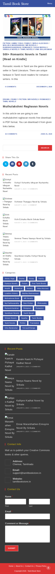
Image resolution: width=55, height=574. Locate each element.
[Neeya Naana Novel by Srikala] (10, 384)
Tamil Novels (27, 49)
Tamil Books (37, 318)
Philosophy (42, 303)
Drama (6, 99)
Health (7, 288)
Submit (11, 548)
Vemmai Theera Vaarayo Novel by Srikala (32, 238)
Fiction (6, 43)
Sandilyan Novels (12, 313)
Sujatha (24, 318)
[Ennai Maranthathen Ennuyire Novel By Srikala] (10, 427)
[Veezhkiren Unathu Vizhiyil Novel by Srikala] (7, 259)
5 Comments (10, 87)
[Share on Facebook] (12, 164)
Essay (31, 279)
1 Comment (32, 205)
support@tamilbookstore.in (27, 473)
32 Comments (11, 134)
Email (8, 511)
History (30, 288)
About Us (19, 566)
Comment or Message (17, 523)
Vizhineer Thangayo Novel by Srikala (30, 202)
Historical (18, 288)
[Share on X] (5, 164)
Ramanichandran (12, 47)
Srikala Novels (11, 49)
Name (9, 496)
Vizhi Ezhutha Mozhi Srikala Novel (29, 219)
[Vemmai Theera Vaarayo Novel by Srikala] (7, 239)
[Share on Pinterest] (19, 164)
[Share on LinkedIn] (26, 164)
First (7, 506)
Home (11, 566)
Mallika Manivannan (13, 45)
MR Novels (31, 45)
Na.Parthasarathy (12, 303)
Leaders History (11, 293)
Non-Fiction (28, 303)
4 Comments (35, 431)
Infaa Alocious (40, 43)
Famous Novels (11, 284)
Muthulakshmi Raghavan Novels (25, 106)
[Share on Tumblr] (33, 164)
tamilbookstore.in (22, 481)
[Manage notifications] (48, 568)
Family (28, 43)
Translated (34, 323)
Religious (27, 308)
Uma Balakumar (43, 49)
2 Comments (35, 388)
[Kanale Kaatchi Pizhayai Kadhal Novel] (10, 362)
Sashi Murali (40, 47)
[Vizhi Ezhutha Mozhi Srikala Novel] (7, 220)
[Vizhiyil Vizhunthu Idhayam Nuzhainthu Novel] (7, 185)
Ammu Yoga (17, 43)
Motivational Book (12, 298)
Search (45, 148)
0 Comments (33, 189)
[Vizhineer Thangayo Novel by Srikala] (7, 203)
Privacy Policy (41, 566)
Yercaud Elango (28, 328)
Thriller (23, 323)
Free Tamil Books (39, 284)
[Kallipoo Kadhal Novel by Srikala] (10, 404)
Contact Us (29, 566)
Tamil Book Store (16, 3)
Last (30, 506)
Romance (27, 47)
